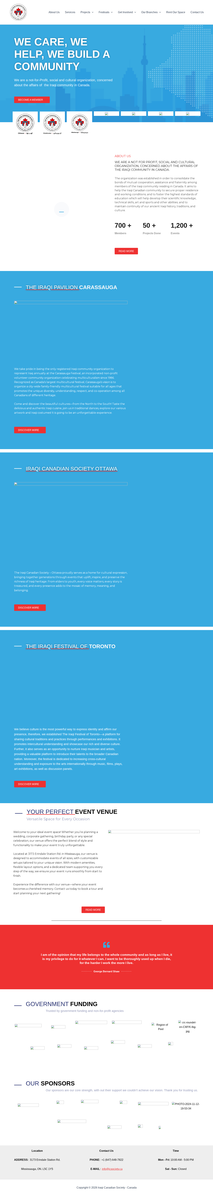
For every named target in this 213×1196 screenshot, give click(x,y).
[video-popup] (61, 209)
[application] (92, 12)
